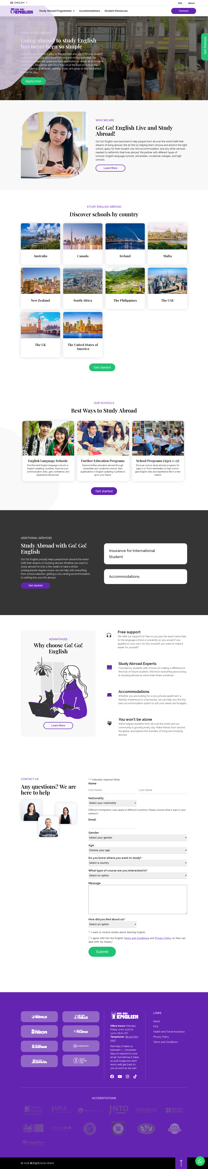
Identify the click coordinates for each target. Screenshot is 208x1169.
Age (91, 845)
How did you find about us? (107, 919)
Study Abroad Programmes (55, 10)
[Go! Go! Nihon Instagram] (127, 1076)
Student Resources (116, 10)
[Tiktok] (135, 1076)
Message (94, 883)
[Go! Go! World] (39, 1016)
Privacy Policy (163, 938)
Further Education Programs (103, 460)
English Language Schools (48, 460)
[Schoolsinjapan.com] (80, 1060)
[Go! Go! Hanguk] (39, 1046)
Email (92, 819)
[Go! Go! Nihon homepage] (124, 1015)
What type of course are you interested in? (118, 870)
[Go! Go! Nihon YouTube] (120, 1076)
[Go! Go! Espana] (39, 1061)
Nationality (96, 798)
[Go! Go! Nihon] (21, 11)
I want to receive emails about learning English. (118, 932)
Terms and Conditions (136, 938)
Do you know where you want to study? (115, 857)
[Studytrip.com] (39, 1031)
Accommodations (89, 10)
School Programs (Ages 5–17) (157, 460)
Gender (94, 832)
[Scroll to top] (181, 1163)
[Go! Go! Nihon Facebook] (112, 1076)
